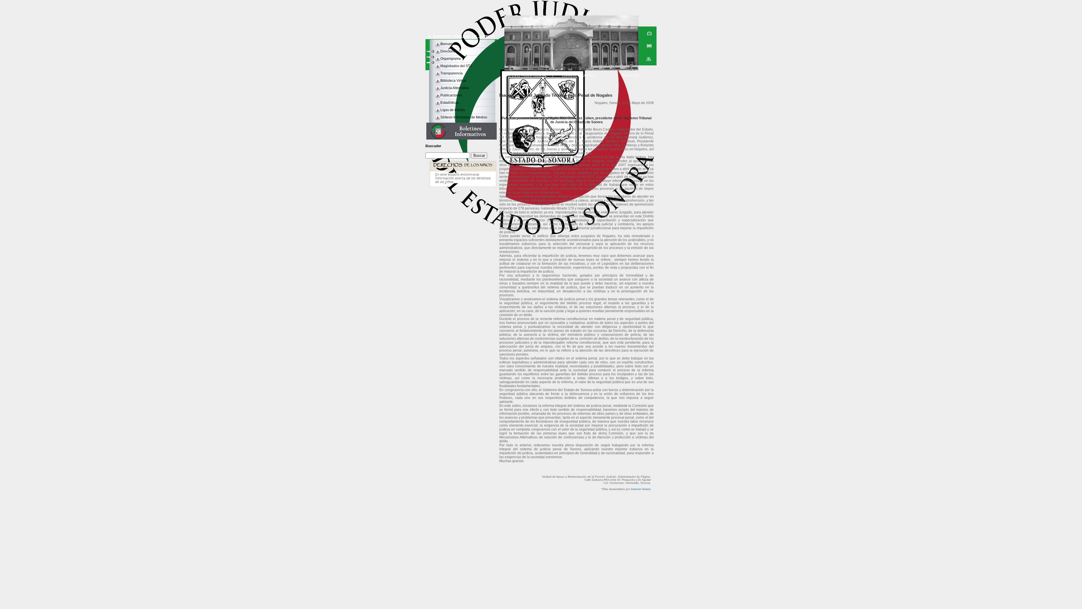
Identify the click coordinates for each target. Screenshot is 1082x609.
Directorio (447, 51)
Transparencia (451, 73)
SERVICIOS (630, 75)
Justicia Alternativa (454, 88)
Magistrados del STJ (456, 66)
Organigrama (450, 59)
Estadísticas (449, 103)
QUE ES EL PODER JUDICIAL (525, 75)
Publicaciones (451, 95)
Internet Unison (641, 489)
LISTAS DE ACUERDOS (578, 75)
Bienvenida (449, 44)
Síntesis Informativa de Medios (463, 117)
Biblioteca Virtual (453, 81)
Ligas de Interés (452, 110)
